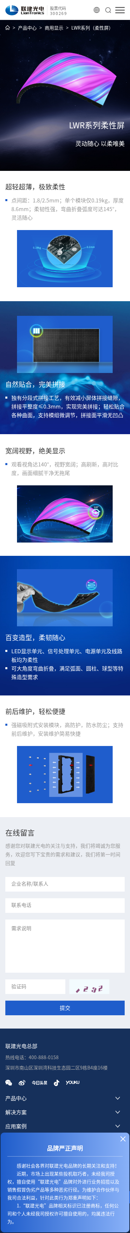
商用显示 (54, 28)
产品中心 (27, 28)
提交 (65, 1008)
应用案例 (16, 1126)
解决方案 (16, 1112)
